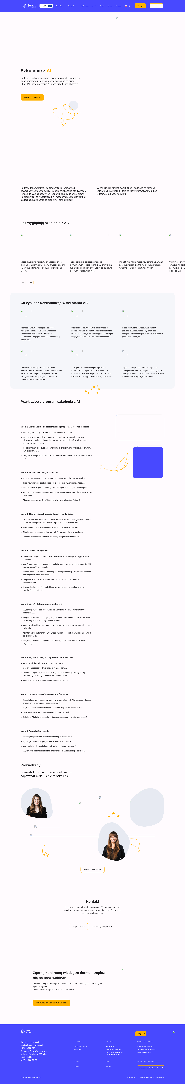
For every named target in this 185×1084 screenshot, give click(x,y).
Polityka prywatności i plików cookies (152, 1077)
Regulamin (131, 1077)
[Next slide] (31, 282)
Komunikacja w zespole (113, 1049)
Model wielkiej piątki (144, 1052)
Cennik (102, 6)
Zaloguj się (140, 6)
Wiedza (118, 6)
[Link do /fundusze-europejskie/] (46, 6)
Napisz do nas (79, 926)
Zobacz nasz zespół (92, 869)
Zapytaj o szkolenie (32, 97)
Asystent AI (77, 1049)
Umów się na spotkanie (102, 926)
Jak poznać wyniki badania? (146, 1049)
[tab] (91, 283)
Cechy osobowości (80, 1046)
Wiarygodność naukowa (145, 1046)
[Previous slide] (23, 282)
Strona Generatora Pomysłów (149, 1068)
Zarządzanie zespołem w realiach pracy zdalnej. (114, 1053)
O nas (110, 6)
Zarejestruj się (156, 6)
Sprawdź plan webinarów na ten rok (51, 1003)
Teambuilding (110, 1046)
